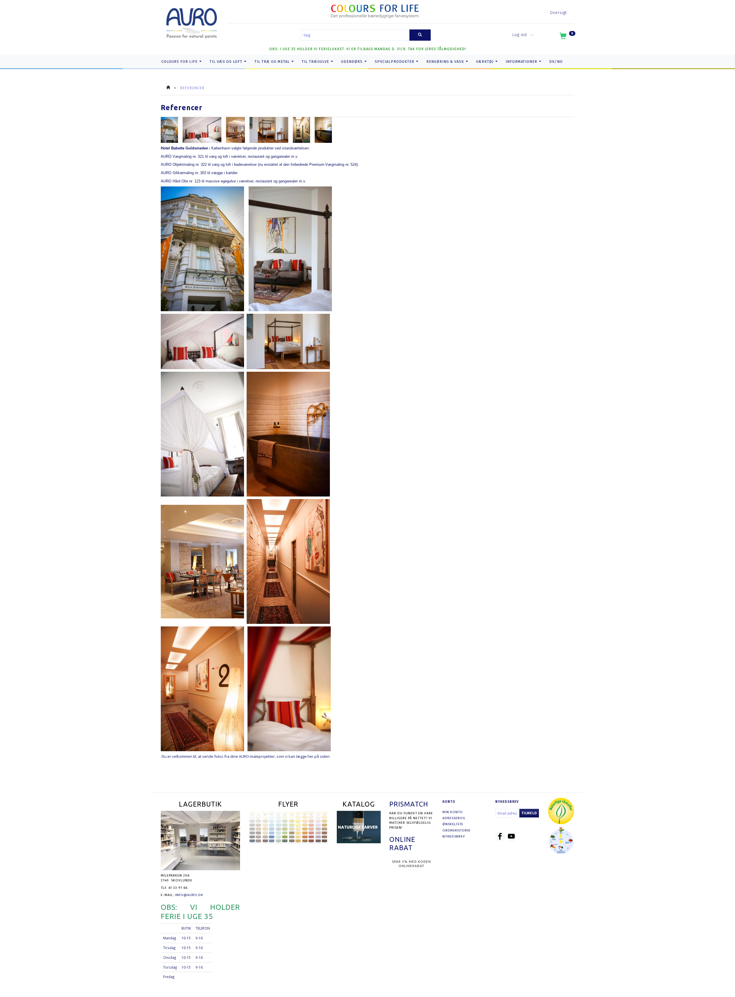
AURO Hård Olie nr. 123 (180, 181)
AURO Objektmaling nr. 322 (184, 164)
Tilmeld (529, 813)
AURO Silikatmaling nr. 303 (183, 173)
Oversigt (558, 12)
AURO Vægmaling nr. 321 (182, 156)
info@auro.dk (189, 895)
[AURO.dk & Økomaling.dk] (191, 22)
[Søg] (420, 35)
